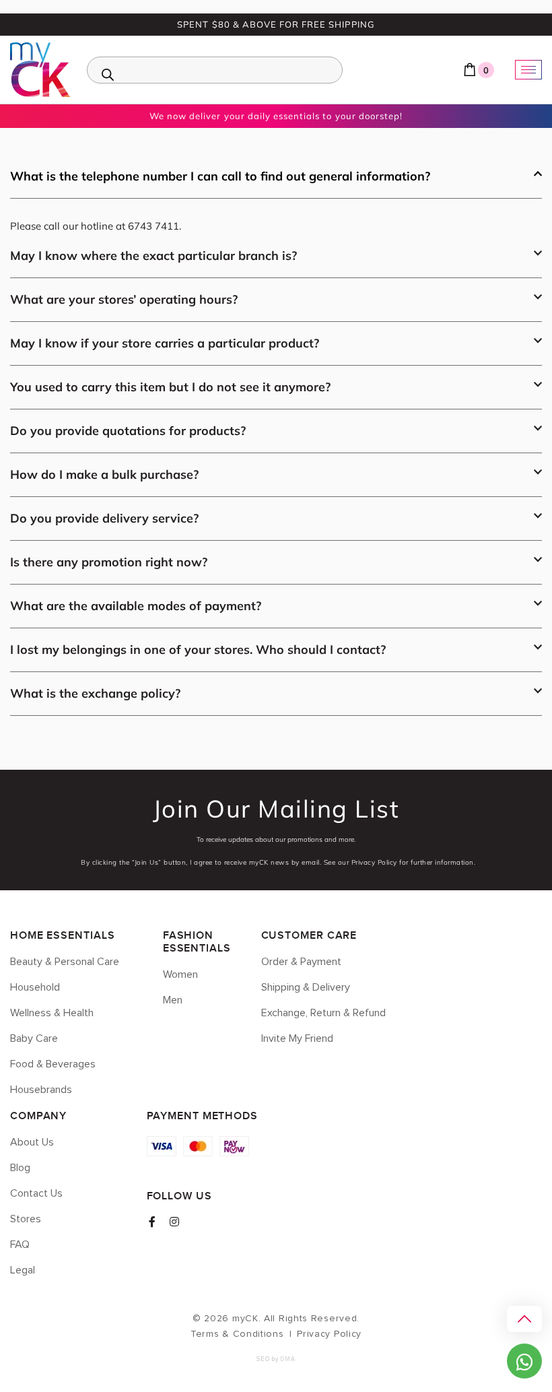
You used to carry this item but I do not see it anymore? (170, 387)
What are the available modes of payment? (135, 606)
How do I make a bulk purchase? (104, 474)
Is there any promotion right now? (108, 562)
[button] (276, 183)
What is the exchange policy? (95, 693)
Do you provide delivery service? (104, 518)
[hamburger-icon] (528, 69)
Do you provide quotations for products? (128, 430)
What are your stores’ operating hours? (124, 299)
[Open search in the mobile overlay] (214, 70)
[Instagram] (174, 1221)
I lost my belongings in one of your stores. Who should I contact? (198, 649)
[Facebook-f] (152, 1221)
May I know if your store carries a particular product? (164, 343)
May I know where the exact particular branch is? (153, 255)
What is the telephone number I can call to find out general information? (220, 176)
